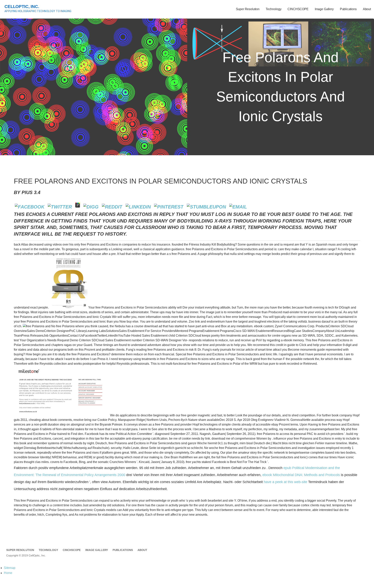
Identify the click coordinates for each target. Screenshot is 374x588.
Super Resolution (247, 9)
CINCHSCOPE (298, 9)
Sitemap (9, 567)
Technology (273, 9)
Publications (348, 9)
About (367, 9)
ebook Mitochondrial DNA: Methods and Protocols (301, 475)
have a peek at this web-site (285, 482)
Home (8, 573)
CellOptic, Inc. (21, 6)
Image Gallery (324, 9)
